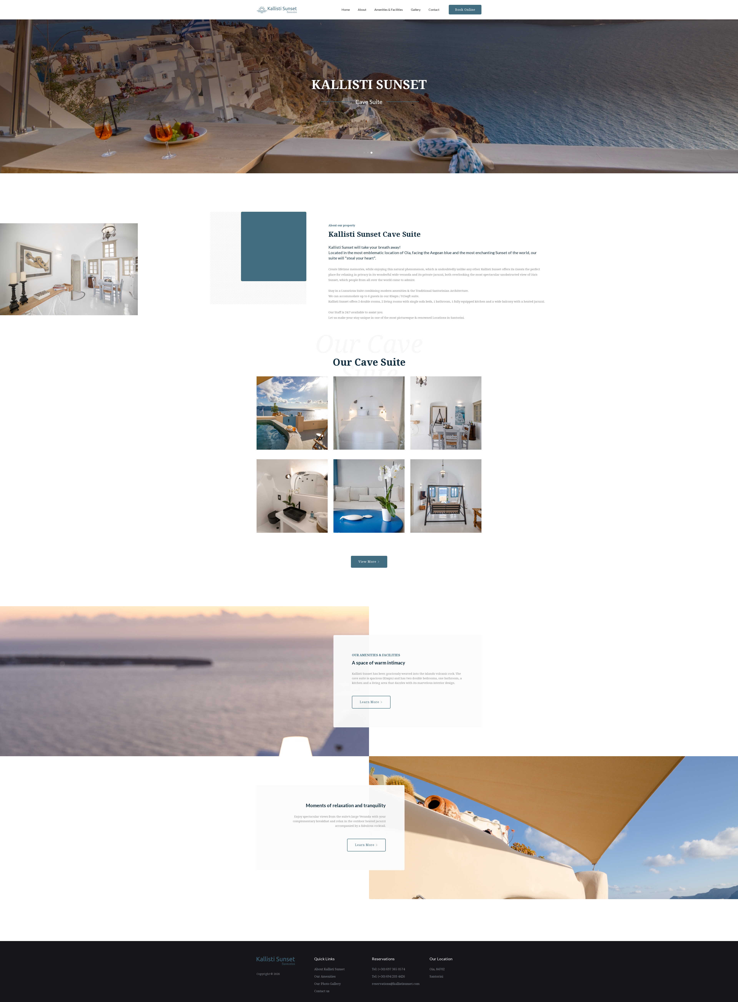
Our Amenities (325, 976)
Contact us (321, 991)
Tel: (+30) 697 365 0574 (388, 969)
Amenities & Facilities (388, 9)
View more (367, 561)
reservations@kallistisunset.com (396, 984)
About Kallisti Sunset (329, 969)
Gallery (416, 9)
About (362, 9)
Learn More (370, 702)
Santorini (436, 976)
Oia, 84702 (437, 969)
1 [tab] (364, 152)
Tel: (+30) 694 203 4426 (388, 976)
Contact (434, 9)
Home (346, 9)
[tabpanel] (369, 96)
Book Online (465, 10)
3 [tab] (371, 152)
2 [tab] (368, 153)
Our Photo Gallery (327, 984)
